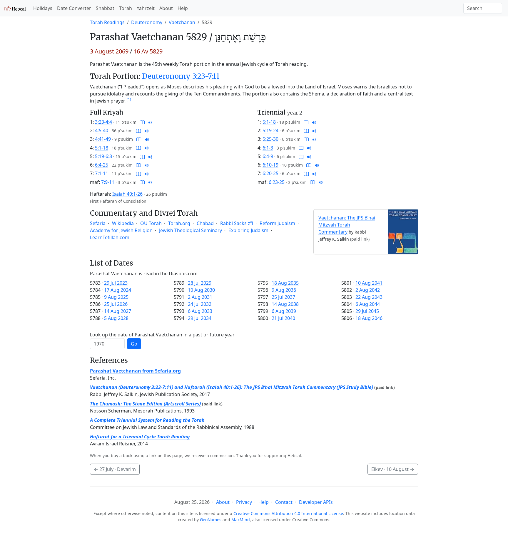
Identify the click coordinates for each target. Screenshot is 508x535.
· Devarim (115, 469)
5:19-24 (270, 130)
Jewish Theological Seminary (190, 230)
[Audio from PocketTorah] (150, 122)
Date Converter (74, 8)
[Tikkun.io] (142, 122)
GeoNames (210, 519)
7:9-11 (107, 182)
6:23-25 (277, 182)
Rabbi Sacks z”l (236, 223)
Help (183, 8)
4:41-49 (103, 139)
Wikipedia (123, 223)
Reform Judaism (277, 223)
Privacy (244, 502)
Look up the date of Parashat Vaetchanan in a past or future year (162, 334)
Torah (125, 8)
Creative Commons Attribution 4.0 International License (288, 513)
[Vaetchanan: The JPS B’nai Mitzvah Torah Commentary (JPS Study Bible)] (403, 231)
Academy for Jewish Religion (121, 230)
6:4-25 (101, 165)
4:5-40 (101, 130)
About (166, 8)
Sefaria (98, 223)
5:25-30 (270, 139)
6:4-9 (268, 156)
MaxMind (240, 519)
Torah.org (179, 223)
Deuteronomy (146, 22)
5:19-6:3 (103, 156)
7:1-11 (101, 173)
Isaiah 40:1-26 (127, 194)
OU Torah (151, 223)
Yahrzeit (146, 8)
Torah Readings (107, 22)
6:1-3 (268, 148)
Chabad (205, 223)
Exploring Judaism (248, 230)
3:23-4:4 (103, 122)
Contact (284, 502)
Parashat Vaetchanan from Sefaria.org (135, 371)
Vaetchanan (182, 22)
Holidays (42, 8)
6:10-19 (270, 165)
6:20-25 (270, 173)
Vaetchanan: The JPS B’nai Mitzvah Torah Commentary (346, 224)
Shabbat (105, 8)
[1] (129, 99)
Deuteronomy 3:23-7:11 (181, 76)
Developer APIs (316, 502)
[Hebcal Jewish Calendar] (15, 8)
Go (134, 344)
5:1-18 (101, 148)
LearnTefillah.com (109, 237)
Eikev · (392, 469)
